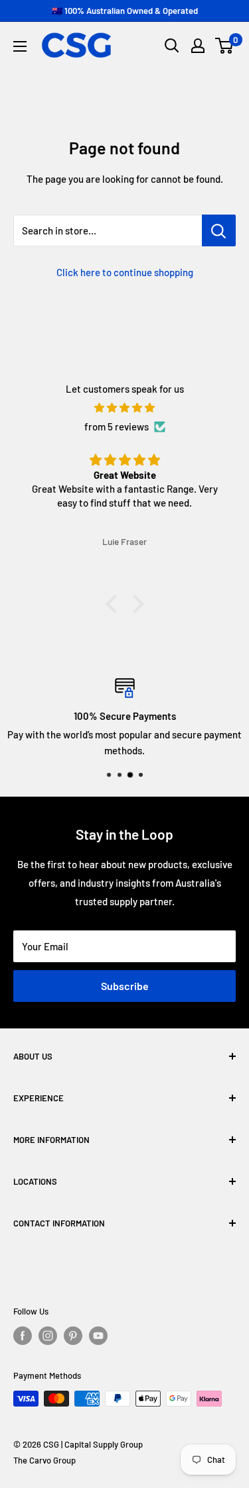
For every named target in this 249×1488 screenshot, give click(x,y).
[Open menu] (20, 46)
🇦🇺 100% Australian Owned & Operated (125, 10)
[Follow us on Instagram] (48, 1335)
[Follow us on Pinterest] (73, 1335)
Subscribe (125, 985)
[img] (124, 407)
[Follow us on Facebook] (22, 1335)
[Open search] (172, 45)
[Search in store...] (219, 230)
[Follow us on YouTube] (98, 1335)
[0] (224, 46)
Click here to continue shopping (124, 272)
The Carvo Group (44, 1460)
